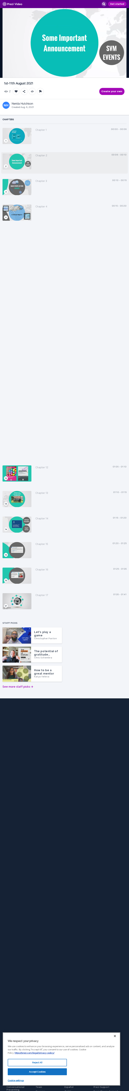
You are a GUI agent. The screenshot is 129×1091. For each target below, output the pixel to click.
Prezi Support (102, 1087)
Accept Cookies (37, 1071)
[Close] (115, 1036)
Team (39, 1087)
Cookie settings (16, 1080)
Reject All (37, 1062)
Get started (117, 4)
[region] (61, 1059)
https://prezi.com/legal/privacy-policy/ (34, 1053)
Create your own (111, 91)
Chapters (8, 119)
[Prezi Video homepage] (12, 4)
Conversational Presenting (15, 1088)
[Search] (103, 4)
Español (69, 1087)
